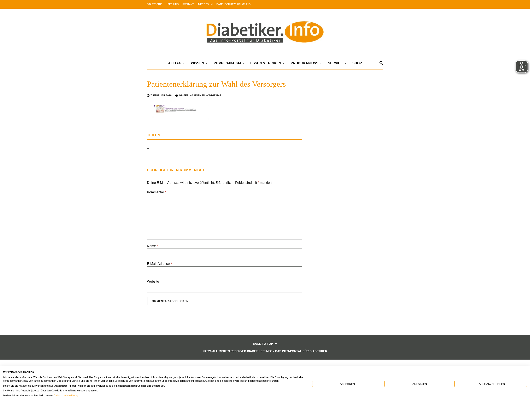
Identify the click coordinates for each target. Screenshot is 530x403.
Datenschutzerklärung (233, 4)
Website (153, 281)
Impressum (205, 4)
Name (152, 246)
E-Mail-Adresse (159, 263)
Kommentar (156, 192)
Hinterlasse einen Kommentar (200, 95)
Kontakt (188, 4)
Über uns (172, 4)
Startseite (154, 4)
